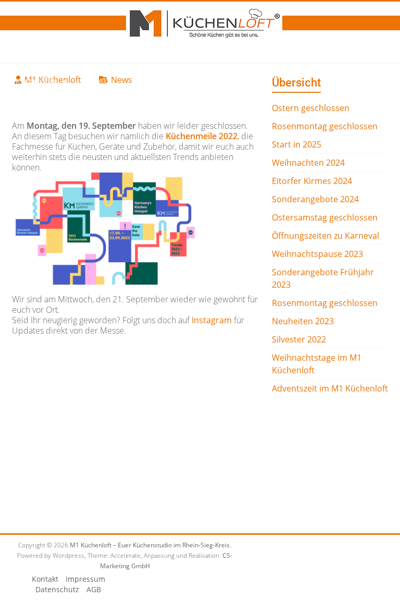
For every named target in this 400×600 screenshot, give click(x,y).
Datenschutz (57, 589)
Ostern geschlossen (310, 108)
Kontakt (96, 81)
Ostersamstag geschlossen (325, 217)
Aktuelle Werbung (214, 60)
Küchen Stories (287, 60)
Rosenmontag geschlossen (325, 126)
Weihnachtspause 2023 (317, 254)
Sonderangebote (139, 60)
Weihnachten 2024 (308, 162)
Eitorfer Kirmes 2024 (312, 181)
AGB (93, 589)
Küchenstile (36, 81)
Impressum (85, 579)
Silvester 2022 (299, 339)
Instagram (212, 320)
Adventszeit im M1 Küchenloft (330, 388)
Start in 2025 (296, 144)
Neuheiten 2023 (303, 321)
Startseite (32, 60)
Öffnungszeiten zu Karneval (325, 235)
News (84, 60)
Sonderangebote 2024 (315, 199)
